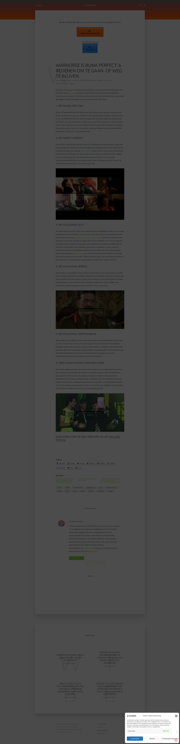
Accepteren (135, 739)
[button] (176, 716)
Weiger (152, 739)
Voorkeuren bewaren (169, 739)
